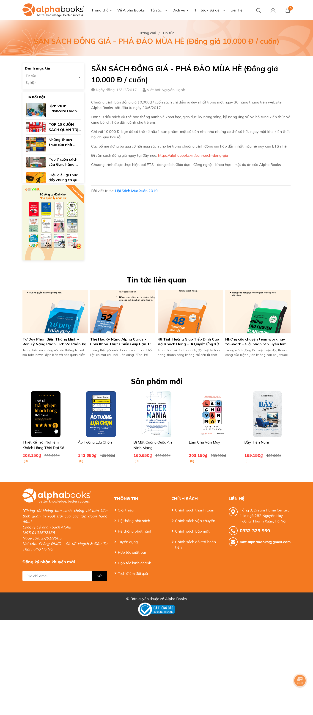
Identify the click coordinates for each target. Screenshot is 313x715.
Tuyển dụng (128, 541)
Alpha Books (176, 598)
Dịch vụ (179, 10)
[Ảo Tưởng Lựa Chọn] (101, 414)
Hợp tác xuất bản (132, 552)
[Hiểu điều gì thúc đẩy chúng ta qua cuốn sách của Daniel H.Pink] (36, 177)
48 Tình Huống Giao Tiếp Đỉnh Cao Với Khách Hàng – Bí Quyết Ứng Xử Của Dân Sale (189, 344)
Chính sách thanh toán (194, 510)
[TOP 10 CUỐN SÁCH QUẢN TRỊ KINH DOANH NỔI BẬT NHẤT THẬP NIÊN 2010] (36, 126)
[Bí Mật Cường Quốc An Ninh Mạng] (156, 414)
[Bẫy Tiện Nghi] (267, 414)
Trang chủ (99, 10)
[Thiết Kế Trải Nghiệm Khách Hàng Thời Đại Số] (45, 414)
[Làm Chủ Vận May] (212, 414)
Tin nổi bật (35, 97)
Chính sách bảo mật (192, 531)
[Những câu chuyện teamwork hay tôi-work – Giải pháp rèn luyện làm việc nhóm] (258, 311)
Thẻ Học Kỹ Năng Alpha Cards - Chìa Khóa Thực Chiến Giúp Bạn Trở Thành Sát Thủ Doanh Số (122, 344)
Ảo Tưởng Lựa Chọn (95, 442)
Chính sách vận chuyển (195, 520)
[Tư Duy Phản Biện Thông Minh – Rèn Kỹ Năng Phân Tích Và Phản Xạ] (55, 311)
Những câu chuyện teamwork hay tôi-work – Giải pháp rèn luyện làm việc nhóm (256, 344)
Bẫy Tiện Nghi (256, 442)
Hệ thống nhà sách (134, 520)
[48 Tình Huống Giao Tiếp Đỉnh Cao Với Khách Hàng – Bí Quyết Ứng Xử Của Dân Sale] (190, 311)
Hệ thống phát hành (135, 531)
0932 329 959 (255, 530)
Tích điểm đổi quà (133, 573)
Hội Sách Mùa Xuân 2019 (136, 190)
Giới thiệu (126, 510)
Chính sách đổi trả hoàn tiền (195, 544)
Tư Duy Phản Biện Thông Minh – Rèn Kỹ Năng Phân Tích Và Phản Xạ (54, 341)
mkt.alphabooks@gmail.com (265, 541)
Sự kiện (31, 83)
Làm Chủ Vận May (204, 442)
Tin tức (31, 76)
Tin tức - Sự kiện (208, 10)
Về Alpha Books (131, 10)
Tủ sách (157, 10)
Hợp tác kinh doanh (134, 563)
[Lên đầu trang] (300, 693)
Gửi (99, 576)
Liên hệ (236, 10)
